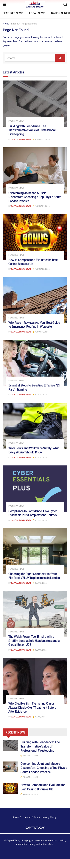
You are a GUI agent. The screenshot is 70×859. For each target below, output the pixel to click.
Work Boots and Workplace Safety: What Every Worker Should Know (33, 450)
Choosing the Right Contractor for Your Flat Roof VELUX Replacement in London (34, 576)
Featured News (13, 13)
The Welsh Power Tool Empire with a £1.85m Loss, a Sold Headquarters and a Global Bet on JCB (34, 640)
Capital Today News (21, 139)
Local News (37, 13)
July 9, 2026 (40, 716)
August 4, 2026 (41, 331)
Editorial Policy (30, 817)
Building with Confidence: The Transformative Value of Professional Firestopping (31, 130)
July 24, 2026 (40, 394)
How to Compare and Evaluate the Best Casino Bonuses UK (32, 262)
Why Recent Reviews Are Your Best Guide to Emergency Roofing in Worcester (34, 325)
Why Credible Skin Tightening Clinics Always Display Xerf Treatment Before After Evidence (32, 707)
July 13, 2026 (40, 583)
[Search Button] (60, 58)
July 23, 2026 (40, 520)
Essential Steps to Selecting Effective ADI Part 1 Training (34, 387)
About (16, 817)
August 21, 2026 (42, 139)
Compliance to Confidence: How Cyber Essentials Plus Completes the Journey (32, 513)
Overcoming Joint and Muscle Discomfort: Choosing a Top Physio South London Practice (34, 197)
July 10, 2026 (40, 649)
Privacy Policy (49, 817)
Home (6, 23)
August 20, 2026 (42, 269)
